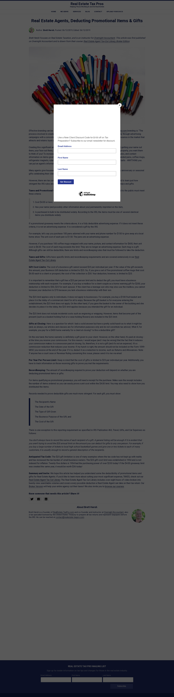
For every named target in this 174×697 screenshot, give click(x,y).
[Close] (120, 105)
